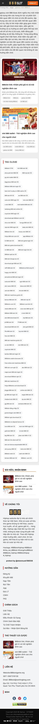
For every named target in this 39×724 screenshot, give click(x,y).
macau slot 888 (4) (24, 232)
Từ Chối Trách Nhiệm (12, 625)
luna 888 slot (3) (10, 426)
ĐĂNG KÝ (32, 3)
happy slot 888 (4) (10, 272)
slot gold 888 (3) (28, 327)
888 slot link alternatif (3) (13, 440)
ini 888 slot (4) (9, 241)
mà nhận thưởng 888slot (10, 101)
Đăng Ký (6, 574)
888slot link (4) (9, 232)
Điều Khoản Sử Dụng (11, 618)
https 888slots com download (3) (15, 385)
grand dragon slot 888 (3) (13, 413)
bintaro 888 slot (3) (11, 458)
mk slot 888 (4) (24, 290)
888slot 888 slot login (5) (13, 186)
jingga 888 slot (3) (10, 390)
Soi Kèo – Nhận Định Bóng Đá (15, 628)
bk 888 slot (24, 101)
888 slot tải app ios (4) (12, 259)
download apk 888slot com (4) (14, 218)
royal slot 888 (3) (10, 349)
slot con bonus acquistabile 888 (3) (16, 444)
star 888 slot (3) (23, 345)
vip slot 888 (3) (26, 399)
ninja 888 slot (31, 146)
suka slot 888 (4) (10, 281)
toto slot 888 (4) (28, 200)
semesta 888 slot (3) (24, 404)
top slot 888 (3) (23, 331)
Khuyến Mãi (8, 577)
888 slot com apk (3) (11, 367)
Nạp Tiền (7, 581)
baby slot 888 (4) (27, 227)
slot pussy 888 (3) (10, 449)
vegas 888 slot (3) (27, 395)
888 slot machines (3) (12, 381)
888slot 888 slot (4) (11, 313)
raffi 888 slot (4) (10, 268)
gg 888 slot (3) (9, 404)
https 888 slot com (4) (12, 236)
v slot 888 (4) (9, 204)
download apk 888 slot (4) (13, 263)
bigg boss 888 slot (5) (12, 182)
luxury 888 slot (19, 150)
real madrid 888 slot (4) (24, 204)
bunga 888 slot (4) (26, 222)
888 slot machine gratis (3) (13, 340)
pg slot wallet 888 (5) (11, 177)
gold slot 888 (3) (10, 431)
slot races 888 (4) (10, 286)
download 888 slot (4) (12, 327)
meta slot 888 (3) (25, 449)
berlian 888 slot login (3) (12, 354)
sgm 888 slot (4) (25, 281)
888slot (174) (9, 168)
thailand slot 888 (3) (11, 399)
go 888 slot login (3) (11, 395)
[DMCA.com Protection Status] (19, 704)
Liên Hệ (6, 614)
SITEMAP (29, 712)
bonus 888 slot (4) (11, 299)
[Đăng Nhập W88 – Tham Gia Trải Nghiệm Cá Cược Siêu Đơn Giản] (19, 80)
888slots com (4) (10, 304)
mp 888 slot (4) (28, 318)
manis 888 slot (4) (10, 309)
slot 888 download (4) (12, 318)
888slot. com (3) (26, 458)
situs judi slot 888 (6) (11, 173)
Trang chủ (4, 7)
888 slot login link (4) (25, 250)
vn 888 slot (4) (9, 250)
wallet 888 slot (19, 146)
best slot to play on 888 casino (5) (15, 191)
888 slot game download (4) (14, 245)
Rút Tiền (6, 584)
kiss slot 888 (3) (10, 336)
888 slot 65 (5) (9, 195)
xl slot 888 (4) (26, 313)
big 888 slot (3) (9, 435)
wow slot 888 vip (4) (26, 309)
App (4, 588)
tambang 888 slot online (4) (13, 209)
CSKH (5, 595)
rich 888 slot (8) (22, 168)
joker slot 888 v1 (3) (25, 435)
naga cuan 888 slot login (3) (13, 372)
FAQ (4, 599)
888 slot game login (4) (25, 241)
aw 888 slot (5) (23, 195)
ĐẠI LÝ (6, 592)
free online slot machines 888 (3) (15, 363)
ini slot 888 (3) (23, 431)
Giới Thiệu (7, 611)
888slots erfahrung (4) (26, 268)
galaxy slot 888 (26, 98)
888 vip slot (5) (27, 173)
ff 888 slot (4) (22, 322)
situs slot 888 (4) (10, 222)
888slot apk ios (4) (11, 254)
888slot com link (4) (26, 304)
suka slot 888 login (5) (12, 200)
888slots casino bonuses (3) (14, 358)
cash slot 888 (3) (24, 453)
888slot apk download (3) (13, 417)
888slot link (6, 98)
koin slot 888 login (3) (26, 426)
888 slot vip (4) (25, 299)
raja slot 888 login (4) (11, 227)
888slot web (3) (10, 453)
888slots (15, 98)
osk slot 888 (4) (10, 290)
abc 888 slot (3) (27, 367)
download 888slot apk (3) (13, 376)
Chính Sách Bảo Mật (11, 621)
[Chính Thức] (16, 3)
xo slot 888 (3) (9, 345)
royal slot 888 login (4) (12, 213)
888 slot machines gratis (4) (14, 295)
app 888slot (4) (28, 236)
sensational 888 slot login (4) (14, 277)
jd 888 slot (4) (9, 322)
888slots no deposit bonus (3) (14, 422)
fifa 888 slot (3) (9, 331)
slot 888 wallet (7, 146)
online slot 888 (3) (26, 390)
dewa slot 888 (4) (26, 286)
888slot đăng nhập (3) (12, 408)
